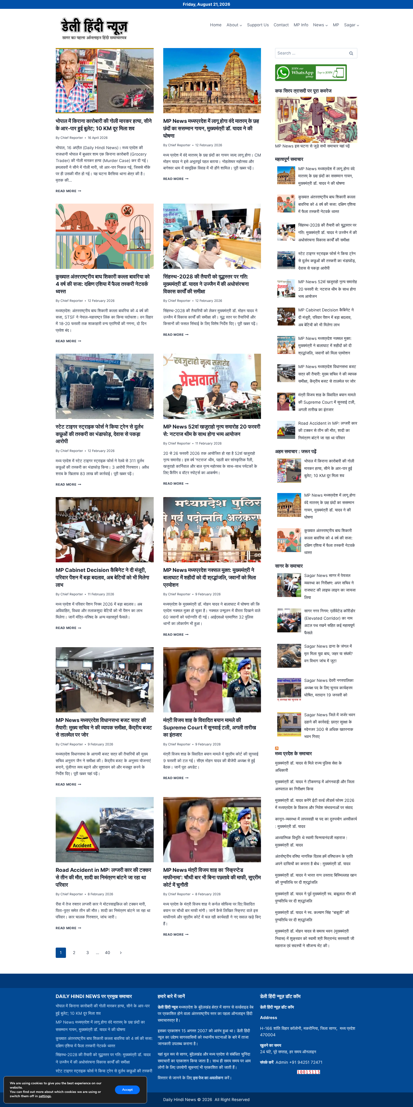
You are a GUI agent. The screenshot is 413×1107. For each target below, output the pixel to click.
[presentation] (104, 80)
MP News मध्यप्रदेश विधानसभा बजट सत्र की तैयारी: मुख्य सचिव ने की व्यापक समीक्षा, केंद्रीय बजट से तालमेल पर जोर (104, 727)
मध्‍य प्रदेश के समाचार (293, 753)
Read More (68, 191)
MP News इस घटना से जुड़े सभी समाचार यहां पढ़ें (312, 146)
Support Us (258, 24)
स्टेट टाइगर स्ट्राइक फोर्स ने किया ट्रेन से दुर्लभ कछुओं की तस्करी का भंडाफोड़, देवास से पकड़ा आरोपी (99, 434)
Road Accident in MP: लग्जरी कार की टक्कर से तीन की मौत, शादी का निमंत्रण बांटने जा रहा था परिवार (103, 877)
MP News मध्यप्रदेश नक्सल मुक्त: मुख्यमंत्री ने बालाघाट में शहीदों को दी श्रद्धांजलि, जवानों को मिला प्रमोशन (209, 577)
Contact (281, 24)
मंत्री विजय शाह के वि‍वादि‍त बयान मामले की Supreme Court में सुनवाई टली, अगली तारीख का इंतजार (209, 727)
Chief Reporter (71, 138)
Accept (127, 1089)
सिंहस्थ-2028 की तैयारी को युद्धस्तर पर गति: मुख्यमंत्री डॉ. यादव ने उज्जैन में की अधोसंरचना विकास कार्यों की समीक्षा (206, 283)
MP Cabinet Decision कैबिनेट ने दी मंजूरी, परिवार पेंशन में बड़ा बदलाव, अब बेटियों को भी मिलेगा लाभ (102, 577)
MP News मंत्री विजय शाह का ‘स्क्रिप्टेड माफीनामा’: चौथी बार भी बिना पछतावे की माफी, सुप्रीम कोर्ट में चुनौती (212, 877)
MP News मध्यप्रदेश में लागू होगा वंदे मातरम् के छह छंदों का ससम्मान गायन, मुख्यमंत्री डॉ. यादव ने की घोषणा (211, 128)
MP (336, 24)
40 (107, 952)
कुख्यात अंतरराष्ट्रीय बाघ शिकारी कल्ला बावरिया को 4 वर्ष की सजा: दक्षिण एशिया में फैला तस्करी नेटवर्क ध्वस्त (103, 283)
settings (45, 1096)
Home (216, 24)
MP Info (301, 24)
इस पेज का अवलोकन (208, 1077)
